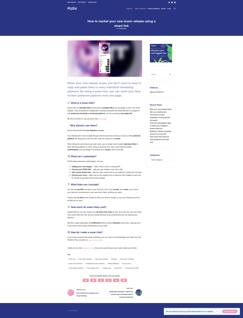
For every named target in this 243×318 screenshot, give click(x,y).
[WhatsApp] (124, 280)
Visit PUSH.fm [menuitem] (71, 2)
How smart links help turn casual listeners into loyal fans (159, 139)
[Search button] (170, 74)
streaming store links (132, 268)
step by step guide (95, 240)
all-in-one (72, 259)
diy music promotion (101, 259)
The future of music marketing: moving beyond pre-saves (160, 117)
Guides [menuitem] (163, 8)
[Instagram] (175, 2)
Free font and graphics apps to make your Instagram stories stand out (160, 126)
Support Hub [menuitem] (92, 2)
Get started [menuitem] (82, 2)
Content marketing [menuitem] (154, 8)
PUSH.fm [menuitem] (129, 8)
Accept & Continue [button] (230, 311)
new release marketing (76, 268)
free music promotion (75, 263)
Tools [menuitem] (169, 8)
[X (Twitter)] (172, 2)
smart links (118, 268)
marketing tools (88, 248)
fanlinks (114, 259)
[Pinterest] (101, 280)
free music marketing (127, 259)
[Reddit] (116, 280)
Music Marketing (113, 263)
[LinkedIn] (108, 280)
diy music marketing (85, 259)
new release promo (93, 268)
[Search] (175, 8)
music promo (126, 263)
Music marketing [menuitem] (140, 8)
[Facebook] (169, 2)
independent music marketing (95, 263)
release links (106, 268)
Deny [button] (217, 311)
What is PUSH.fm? (157, 92)
